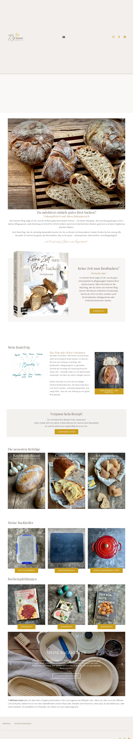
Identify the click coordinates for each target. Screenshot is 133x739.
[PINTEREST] (124, 36)
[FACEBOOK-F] (119, 36)
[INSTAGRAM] (113, 36)
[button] (64, 37)
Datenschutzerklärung (22, 723)
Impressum (6, 723)
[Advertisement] (66, 93)
